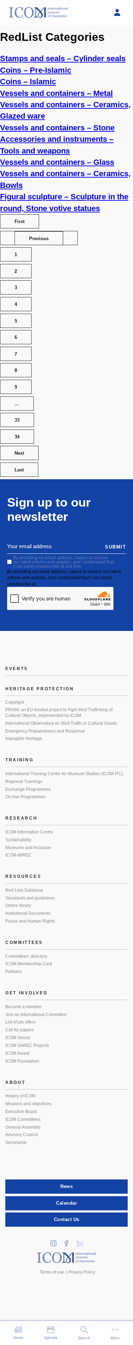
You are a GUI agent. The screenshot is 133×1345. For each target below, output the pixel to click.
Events (16, 668)
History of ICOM (20, 1095)
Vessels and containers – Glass (57, 162)
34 (17, 436)
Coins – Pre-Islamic (35, 70)
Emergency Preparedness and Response (45, 731)
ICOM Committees (22, 1119)
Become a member (23, 1006)
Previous (39, 238)
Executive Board (21, 1111)
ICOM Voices (17, 1037)
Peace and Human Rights (30, 921)
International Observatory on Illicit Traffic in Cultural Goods (61, 723)
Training (19, 759)
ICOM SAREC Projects (27, 1045)
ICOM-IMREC (18, 855)
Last (19, 469)
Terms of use (52, 1272)
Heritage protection (39, 688)
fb (69, 1241)
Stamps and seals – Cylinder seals (63, 58)
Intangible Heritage (23, 738)
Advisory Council (21, 1134)
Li (82, 1241)
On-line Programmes (25, 796)
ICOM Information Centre (29, 832)
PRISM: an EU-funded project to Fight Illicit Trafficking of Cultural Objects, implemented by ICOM (58, 712)
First (19, 221)
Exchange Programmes (28, 789)
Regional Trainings (23, 781)
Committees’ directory (26, 956)
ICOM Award (17, 1053)
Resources (23, 876)
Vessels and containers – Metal (56, 93)
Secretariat (15, 1142)
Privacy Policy (81, 1272)
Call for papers (19, 1029)
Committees (24, 942)
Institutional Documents (27, 913)
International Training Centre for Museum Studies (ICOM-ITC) (64, 773)
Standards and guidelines (30, 898)
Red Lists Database (24, 890)
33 (17, 420)
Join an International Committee (36, 1014)
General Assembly (22, 1127)
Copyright (14, 702)
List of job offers (20, 1022)
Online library (18, 905)
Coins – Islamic (28, 81)
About (15, 1082)
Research (21, 818)
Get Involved (26, 992)
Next (19, 453)
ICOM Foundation (22, 1061)
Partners (13, 971)
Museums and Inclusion (28, 847)
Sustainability (18, 839)
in (55, 1241)
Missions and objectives (28, 1103)
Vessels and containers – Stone (57, 127)
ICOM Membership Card (28, 963)
